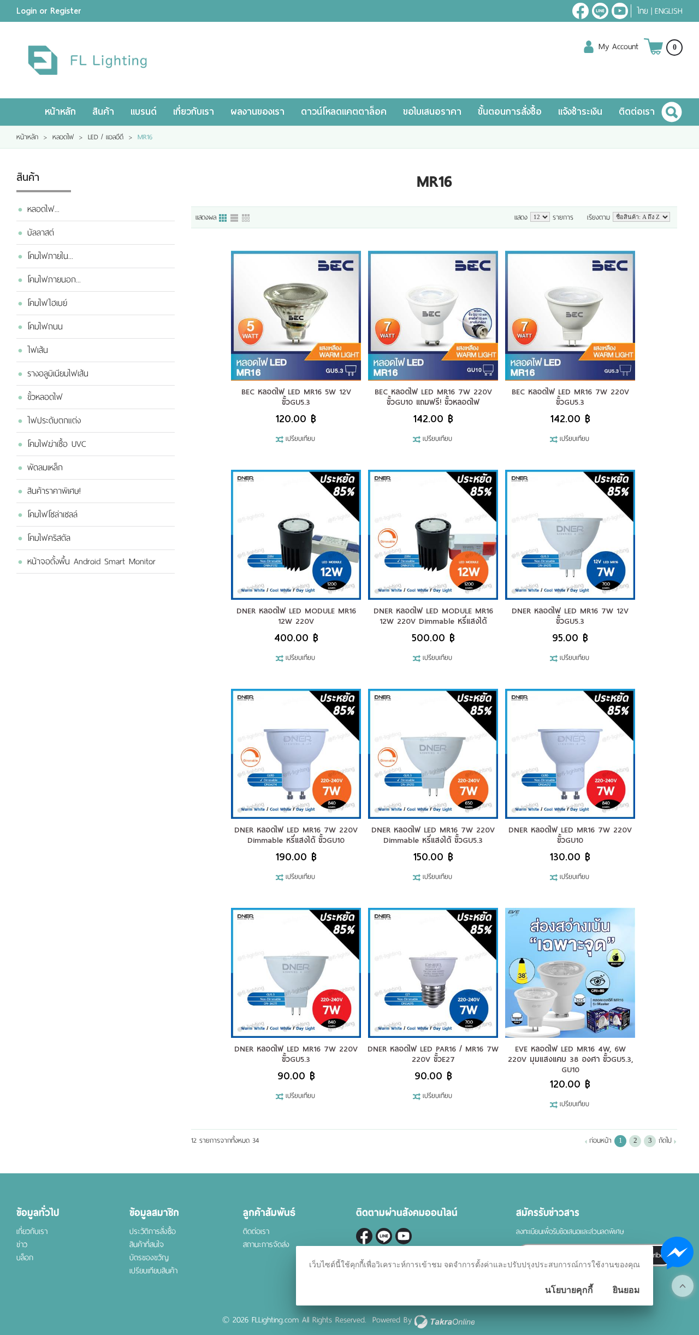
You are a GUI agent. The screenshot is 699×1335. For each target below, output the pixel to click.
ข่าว (21, 1244)
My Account (618, 46)
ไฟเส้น (37, 350)
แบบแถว (234, 218)
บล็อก (24, 1258)
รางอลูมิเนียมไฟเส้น (57, 374)
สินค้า (103, 112)
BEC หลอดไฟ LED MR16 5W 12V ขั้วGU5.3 (296, 397)
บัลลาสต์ (40, 233)
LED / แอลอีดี (105, 137)
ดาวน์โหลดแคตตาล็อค (344, 112)
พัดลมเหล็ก (45, 468)
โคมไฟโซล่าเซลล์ (52, 515)
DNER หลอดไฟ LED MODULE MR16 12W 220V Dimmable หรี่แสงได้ (433, 616)
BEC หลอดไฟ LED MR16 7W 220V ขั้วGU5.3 (570, 397)
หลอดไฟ (63, 137)
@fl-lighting (600, 11)
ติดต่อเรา (637, 112)
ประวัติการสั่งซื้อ (152, 1231)
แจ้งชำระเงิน (580, 112)
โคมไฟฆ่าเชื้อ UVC (56, 444)
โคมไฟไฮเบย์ (47, 303)
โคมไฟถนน (45, 327)
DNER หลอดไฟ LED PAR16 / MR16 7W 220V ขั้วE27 (433, 1054)
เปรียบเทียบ (300, 439)
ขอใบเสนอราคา (432, 112)
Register (65, 10)
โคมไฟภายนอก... (54, 280)
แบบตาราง (246, 218)
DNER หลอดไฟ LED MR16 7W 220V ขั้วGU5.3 (296, 1054)
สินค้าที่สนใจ (146, 1244)
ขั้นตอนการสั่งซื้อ (510, 112)
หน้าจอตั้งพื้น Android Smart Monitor (91, 562)
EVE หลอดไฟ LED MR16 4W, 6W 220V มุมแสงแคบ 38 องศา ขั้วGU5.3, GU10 (570, 1059)
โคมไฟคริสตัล (48, 538)
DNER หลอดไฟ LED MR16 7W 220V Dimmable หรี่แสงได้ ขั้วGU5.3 (433, 835)
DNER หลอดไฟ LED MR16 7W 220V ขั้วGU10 (570, 835)
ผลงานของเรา (257, 112)
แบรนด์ (144, 112)
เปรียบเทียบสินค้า (153, 1271)
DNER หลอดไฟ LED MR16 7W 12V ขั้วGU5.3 (570, 616)
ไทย (642, 10)
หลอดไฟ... (43, 209)
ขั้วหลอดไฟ (45, 397)
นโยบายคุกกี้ (569, 1290)
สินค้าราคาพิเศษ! (54, 491)
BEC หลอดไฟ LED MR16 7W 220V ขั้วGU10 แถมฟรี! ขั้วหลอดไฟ (433, 397)
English (669, 10)
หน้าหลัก (60, 112)
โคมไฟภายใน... (50, 256)
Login (26, 10)
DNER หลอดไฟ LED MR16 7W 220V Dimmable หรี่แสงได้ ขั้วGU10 (296, 835)
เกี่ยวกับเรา (193, 112)
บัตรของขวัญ (149, 1258)
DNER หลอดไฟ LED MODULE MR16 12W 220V (296, 616)
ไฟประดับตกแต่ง (54, 421)
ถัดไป (665, 1141)
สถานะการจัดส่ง (266, 1244)
